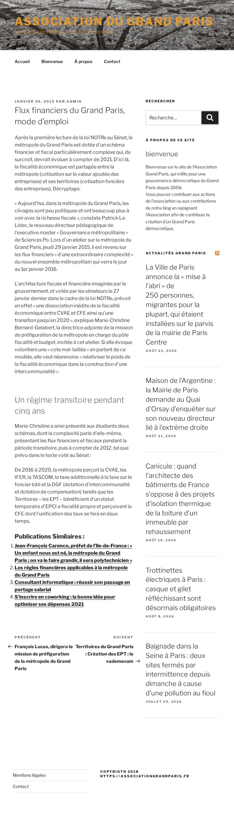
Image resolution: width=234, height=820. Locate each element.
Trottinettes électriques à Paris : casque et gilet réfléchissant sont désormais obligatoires (181, 589)
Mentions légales (29, 775)
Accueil (22, 61)
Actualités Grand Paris (176, 253)
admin (74, 101)
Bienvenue (52, 61)
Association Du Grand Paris (114, 21)
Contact (112, 61)
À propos (83, 61)
